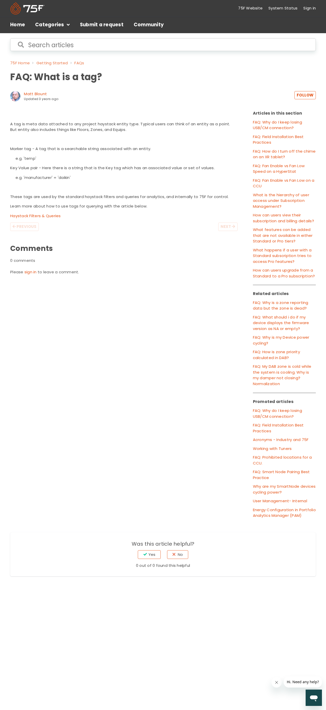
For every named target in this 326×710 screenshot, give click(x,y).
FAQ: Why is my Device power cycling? (281, 340)
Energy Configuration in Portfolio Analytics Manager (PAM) (284, 512)
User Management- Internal (280, 501)
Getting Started (52, 63)
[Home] (27, 8)
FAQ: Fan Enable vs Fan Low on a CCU (284, 183)
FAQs (79, 63)
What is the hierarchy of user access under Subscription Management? (281, 200)
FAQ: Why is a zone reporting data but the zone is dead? (280, 305)
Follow (305, 95)
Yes (151, 554)
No (180, 554)
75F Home (20, 63)
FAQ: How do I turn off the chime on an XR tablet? (284, 154)
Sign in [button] (309, 8)
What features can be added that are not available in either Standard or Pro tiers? (283, 235)
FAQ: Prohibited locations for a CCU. (282, 460)
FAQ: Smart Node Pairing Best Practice (281, 474)
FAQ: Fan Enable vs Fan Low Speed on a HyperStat (279, 168)
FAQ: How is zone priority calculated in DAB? (276, 354)
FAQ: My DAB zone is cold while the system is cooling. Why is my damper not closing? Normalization (282, 375)
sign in (30, 272)
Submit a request (102, 24)
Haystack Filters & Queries (35, 215)
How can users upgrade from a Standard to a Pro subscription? (284, 273)
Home (17, 24)
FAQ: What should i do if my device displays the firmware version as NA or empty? (281, 322)
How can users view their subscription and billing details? (283, 218)
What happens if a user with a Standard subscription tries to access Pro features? (282, 255)
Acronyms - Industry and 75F (281, 439)
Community (149, 24)
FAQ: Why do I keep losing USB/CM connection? (277, 125)
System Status (282, 8)
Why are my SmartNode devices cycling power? (284, 489)
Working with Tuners (272, 448)
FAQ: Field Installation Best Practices (278, 139)
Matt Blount (35, 93)
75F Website (250, 8)
